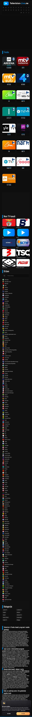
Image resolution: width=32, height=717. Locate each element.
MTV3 (23, 68)
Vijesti (4, 612)
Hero (23, 168)
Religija (18, 620)
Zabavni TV (19, 615)
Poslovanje (19, 617)
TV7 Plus (23, 118)
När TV (23, 151)
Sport (4, 615)
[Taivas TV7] (9, 161)
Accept (23, 713)
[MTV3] (23, 61)
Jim (9, 151)
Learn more (22, 710)
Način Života (5, 617)
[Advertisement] (16, 32)
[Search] (4, 275)
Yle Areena (9, 68)
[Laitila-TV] (9, 111)
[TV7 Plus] (23, 111)
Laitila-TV (9, 118)
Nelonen (23, 84)
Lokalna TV (19, 609)
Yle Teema (9, 185)
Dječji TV (5, 620)
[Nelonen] (23, 78)
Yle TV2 (23, 134)
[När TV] (23, 145)
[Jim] (9, 145)
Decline (9, 713)
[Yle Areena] (9, 61)
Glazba (18, 612)
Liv (9, 101)
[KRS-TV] (23, 94)
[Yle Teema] (9, 178)
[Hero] (23, 161)
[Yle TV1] (9, 128)
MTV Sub (9, 84)
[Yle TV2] (23, 128)
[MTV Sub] (9, 78)
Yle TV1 (8, 134)
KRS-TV (23, 101)
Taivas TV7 (9, 168)
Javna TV (5, 609)
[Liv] (9, 94)
